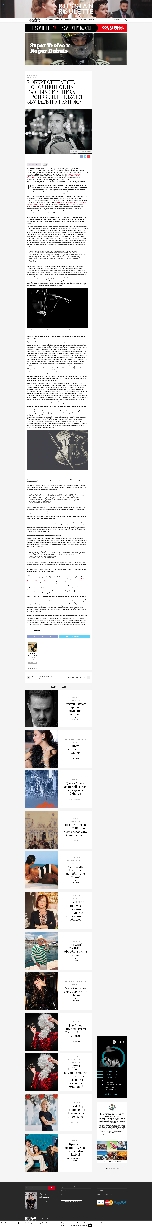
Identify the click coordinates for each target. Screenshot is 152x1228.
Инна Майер (75, 1122)
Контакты (100, 1190)
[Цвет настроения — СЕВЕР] (41, 749)
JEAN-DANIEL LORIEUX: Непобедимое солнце (75, 872)
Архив (63, 1194)
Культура (31, 78)
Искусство (75, 857)
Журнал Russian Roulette (70, 1187)
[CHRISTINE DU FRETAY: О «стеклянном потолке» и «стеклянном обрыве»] (41, 910)
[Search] (125, 20)
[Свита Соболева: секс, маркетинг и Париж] (41, 991)
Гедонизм (68, 20)
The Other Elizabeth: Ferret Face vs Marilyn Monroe (75, 1030)
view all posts (32, 662)
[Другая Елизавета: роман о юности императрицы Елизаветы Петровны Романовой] (41, 1072)
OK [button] (90, 1225)
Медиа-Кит (65, 1190)
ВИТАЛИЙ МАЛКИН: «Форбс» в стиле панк (75, 950)
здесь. (85, 1225)
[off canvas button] (26, 20)
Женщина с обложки (75, 739)
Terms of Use (52, 1219)
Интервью (59, 20)
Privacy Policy (41, 1219)
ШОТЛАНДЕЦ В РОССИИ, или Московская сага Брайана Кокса (75, 830)
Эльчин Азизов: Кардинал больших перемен (75, 709)
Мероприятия (102, 1187)
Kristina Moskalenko (75, 799)
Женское (75, 896)
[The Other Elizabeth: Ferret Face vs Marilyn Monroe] (41, 1032)
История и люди (75, 860)
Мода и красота (81, 20)
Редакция (75, 960)
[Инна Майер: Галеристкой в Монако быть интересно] (41, 1112)
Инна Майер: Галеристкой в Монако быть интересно (75, 1111)
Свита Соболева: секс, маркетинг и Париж (75, 991)
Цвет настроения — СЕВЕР (75, 749)
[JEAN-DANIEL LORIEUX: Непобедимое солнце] (41, 870)
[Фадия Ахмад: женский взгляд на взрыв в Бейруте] (41, 789)
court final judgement (71, 1202)
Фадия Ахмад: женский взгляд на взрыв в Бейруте (75, 788)
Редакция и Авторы (104, 1194)
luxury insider (47, 20)
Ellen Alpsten (75, 1041)
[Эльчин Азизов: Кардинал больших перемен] (41, 708)
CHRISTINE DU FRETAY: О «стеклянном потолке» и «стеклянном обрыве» (75, 911)
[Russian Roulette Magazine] (76, 9)
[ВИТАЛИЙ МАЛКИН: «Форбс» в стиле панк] (41, 951)
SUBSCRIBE (45, 1201)
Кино (75, 818)
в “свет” (91, 20)
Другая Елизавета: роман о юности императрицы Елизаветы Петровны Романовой (75, 1076)
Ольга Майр (75, 758)
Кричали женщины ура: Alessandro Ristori (75, 1149)
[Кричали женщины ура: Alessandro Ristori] (41, 1153)
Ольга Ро (75, 719)
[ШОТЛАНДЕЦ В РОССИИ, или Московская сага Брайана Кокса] (41, 830)
